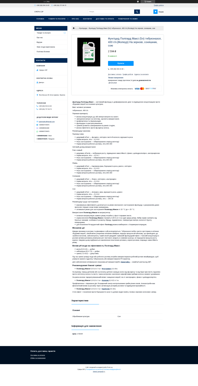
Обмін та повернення (37, 358)
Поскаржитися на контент (94, 369)
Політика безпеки (43, 52)
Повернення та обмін (128, 19)
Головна (40, 19)
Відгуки (39, 42)
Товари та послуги (56, 19)
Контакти (87, 19)
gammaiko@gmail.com (47, 121)
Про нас (75, 19)
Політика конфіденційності (112, 369)
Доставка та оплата (105, 19)
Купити (121, 63)
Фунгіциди (83, 28)
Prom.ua (110, 367)
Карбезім (106, 289)
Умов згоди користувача (46, 47)
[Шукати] (137, 11)
